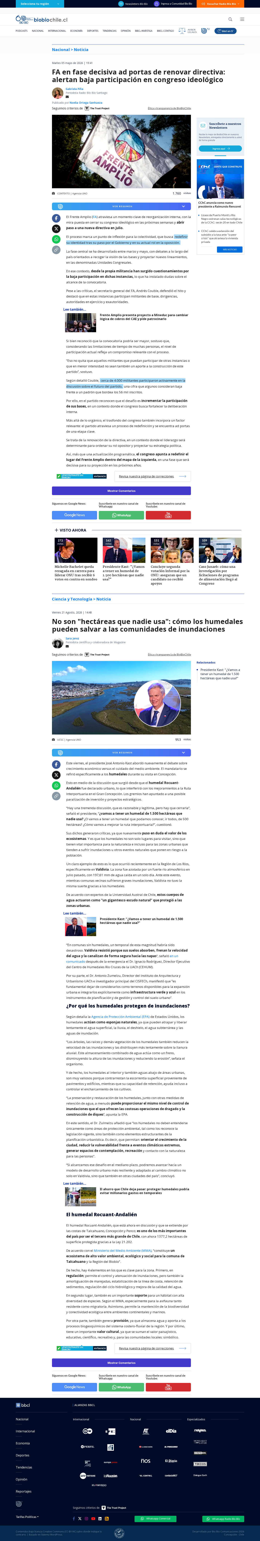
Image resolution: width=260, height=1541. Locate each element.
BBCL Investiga (143, 30)
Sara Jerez (72, 638)
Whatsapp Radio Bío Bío (226, 1519)
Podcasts (21, 30)
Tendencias (109, 30)
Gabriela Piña (74, 89)
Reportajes (23, 1491)
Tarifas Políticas (26, 1516)
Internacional (57, 30)
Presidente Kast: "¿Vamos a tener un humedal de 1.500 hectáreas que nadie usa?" (141, 921)
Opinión (126, 30)
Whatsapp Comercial (158, 1518)
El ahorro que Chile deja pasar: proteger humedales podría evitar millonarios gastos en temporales (144, 1191)
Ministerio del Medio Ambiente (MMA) (123, 1250)
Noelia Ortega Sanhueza (86, 102)
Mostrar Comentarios (122, 490)
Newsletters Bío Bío (136, 4)
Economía (76, 30)
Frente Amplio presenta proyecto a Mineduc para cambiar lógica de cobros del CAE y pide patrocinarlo (144, 317)
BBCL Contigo (165, 30)
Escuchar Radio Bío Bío (221, 4)
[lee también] (81, 322)
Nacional (38, 30)
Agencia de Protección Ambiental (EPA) (120, 1016)
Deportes (92, 30)
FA (95, 217)
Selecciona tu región (35, 4)
